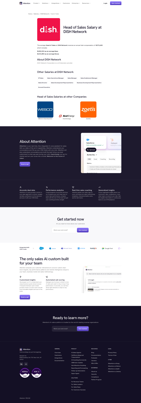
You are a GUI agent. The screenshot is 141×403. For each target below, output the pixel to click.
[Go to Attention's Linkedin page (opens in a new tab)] (21, 364)
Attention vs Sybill (113, 369)
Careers (94, 360)
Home (30, 14)
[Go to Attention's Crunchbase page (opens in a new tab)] (26, 364)
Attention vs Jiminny (114, 371)
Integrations (58, 358)
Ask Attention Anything (78, 365)
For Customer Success (78, 390)
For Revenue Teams (77, 381)
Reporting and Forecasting (79, 368)
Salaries (36, 14)
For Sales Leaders (76, 384)
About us (94, 371)
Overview (58, 352)
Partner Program (96, 379)
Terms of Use (112, 355)
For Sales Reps (75, 387)
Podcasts (94, 358)
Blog (92, 352)
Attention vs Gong (113, 363)
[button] (36, 3)
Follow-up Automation (78, 371)
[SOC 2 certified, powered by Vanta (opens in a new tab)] (36, 372)
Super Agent (75, 373)
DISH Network (44, 14)
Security (94, 374)
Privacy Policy (112, 352)
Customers (66, 3)
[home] (25, 3)
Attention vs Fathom (114, 366)
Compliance (95, 377)
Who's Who (94, 363)
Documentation (59, 360)
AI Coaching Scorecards (78, 360)
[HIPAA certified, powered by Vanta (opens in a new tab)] (25, 372)
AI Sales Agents (76, 352)
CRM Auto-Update (77, 362)
